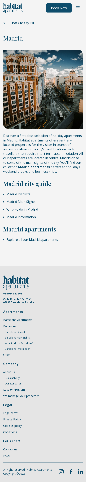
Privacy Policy (12, 419)
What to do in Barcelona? (19, 343)
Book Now (59, 8)
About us (9, 372)
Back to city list (23, 23)
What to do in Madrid (22, 209)
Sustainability (12, 378)
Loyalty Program (14, 389)
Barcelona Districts (15, 332)
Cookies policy (12, 426)
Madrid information (21, 217)
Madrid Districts (18, 194)
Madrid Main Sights (21, 201)
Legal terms (11, 413)
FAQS (6, 456)
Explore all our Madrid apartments (32, 239)
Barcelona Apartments (17, 320)
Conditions (10, 432)
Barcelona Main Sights (17, 337)
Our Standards (13, 383)
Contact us (10, 449)
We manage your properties (21, 396)
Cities (6, 355)
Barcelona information (17, 348)
